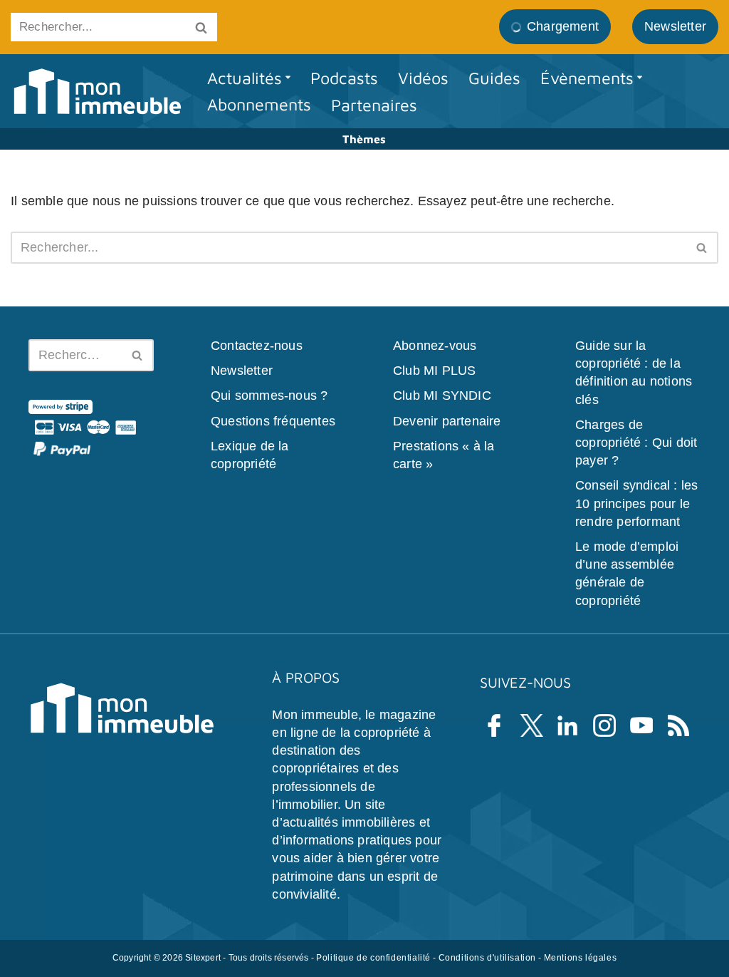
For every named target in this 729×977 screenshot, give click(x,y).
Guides (494, 78)
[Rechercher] (201, 27)
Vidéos (423, 78)
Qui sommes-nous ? (269, 396)
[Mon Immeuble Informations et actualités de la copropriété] (97, 91)
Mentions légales (580, 958)
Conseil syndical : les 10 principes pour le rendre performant (636, 504)
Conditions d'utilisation (487, 958)
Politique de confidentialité (373, 958)
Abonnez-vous (434, 345)
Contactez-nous (257, 345)
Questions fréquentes (273, 421)
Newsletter (242, 371)
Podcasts (344, 78)
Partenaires (374, 105)
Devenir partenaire (447, 421)
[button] (287, 77)
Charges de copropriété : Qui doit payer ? (636, 442)
